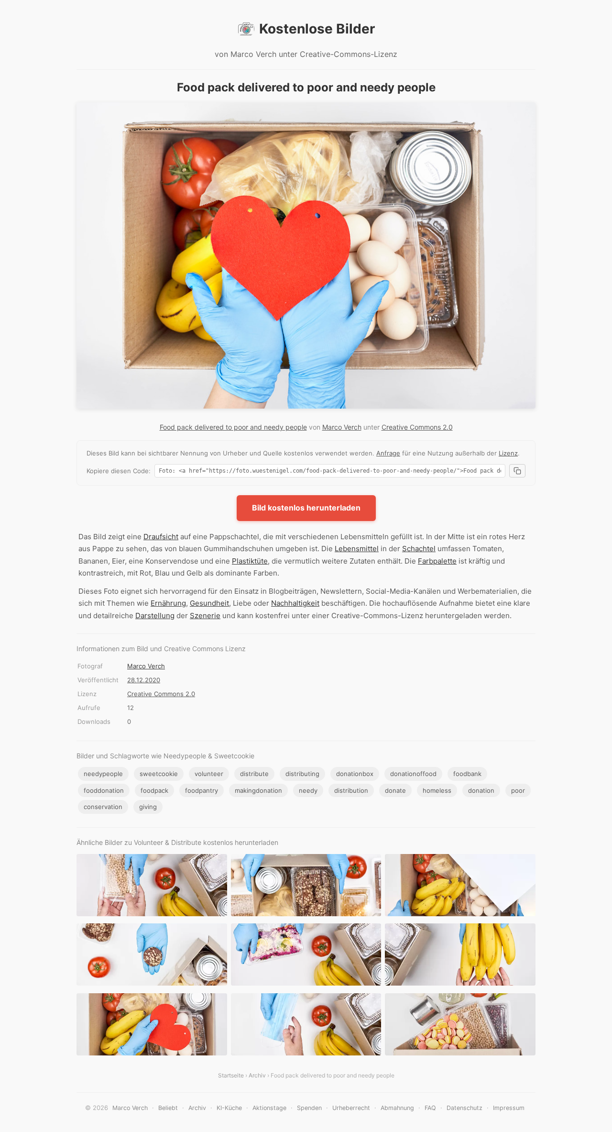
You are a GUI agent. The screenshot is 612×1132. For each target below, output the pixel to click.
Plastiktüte (250, 561)
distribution (351, 790)
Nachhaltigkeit (295, 603)
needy (308, 790)
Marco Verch (341, 427)
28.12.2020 (143, 680)
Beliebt (168, 1107)
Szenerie (205, 615)
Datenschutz (464, 1107)
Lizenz (508, 453)
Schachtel (419, 548)
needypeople (103, 773)
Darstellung (155, 615)
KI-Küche (229, 1107)
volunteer (209, 773)
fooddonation (104, 790)
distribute (254, 773)
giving (148, 806)
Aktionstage (269, 1107)
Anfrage (388, 453)
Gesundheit (209, 603)
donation (481, 790)
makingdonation (258, 790)
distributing (302, 773)
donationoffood (413, 773)
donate (395, 790)
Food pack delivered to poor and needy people (233, 427)
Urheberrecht (351, 1107)
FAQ (430, 1107)
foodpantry (201, 790)
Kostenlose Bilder (317, 29)
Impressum (509, 1107)
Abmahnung (397, 1107)
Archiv (257, 1075)
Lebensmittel (357, 548)
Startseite (231, 1075)
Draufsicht (160, 536)
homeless (437, 790)
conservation (103, 806)
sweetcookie (159, 773)
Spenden (309, 1107)
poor (518, 790)
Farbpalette (437, 561)
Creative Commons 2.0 (417, 427)
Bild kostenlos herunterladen (306, 507)
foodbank (467, 773)
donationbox (354, 773)
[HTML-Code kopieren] (517, 470)
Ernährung (168, 603)
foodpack (154, 790)
